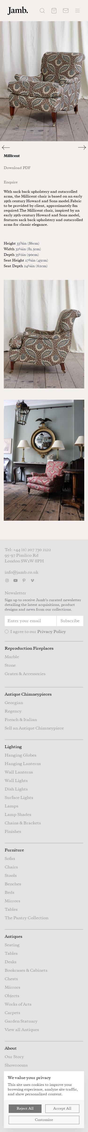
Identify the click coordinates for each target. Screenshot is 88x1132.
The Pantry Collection (26, 918)
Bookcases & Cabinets (26, 970)
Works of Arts (18, 1004)
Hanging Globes (20, 755)
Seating (12, 945)
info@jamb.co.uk (21, 572)
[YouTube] (15, 580)
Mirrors (12, 901)
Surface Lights (19, 798)
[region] (44, 81)
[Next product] (83, 147)
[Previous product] (22, 147)
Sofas (10, 859)
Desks (10, 962)
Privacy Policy (51, 632)
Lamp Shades (18, 815)
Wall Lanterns (19, 772)
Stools (11, 876)
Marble (12, 657)
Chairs (11, 867)
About (11, 1048)
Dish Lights (16, 789)
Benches (13, 884)
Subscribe (70, 621)
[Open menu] (77, 11)
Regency (13, 711)
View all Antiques (22, 1030)
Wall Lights (16, 781)
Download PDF (17, 168)
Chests (11, 979)
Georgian (14, 703)
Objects (12, 996)
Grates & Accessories (25, 674)
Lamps (11, 806)
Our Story (14, 1057)
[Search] (42, 11)
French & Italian (21, 720)
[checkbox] (6, 631)
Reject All (25, 1109)
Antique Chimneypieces (28, 694)
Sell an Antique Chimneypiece (34, 728)
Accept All (62, 1109)
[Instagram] (7, 580)
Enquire (11, 182)
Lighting (13, 747)
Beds (9, 892)
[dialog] (44, 1099)
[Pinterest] (24, 580)
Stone (10, 665)
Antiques (13, 937)
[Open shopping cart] (54, 11)
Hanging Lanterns (23, 764)
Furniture (14, 850)
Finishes (13, 832)
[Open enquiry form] (66, 11)
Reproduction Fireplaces (29, 648)
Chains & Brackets (23, 823)
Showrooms (16, 1065)
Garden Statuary (21, 1021)
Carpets (12, 1013)
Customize (44, 1120)
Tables (11, 909)
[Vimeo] (32, 580)
